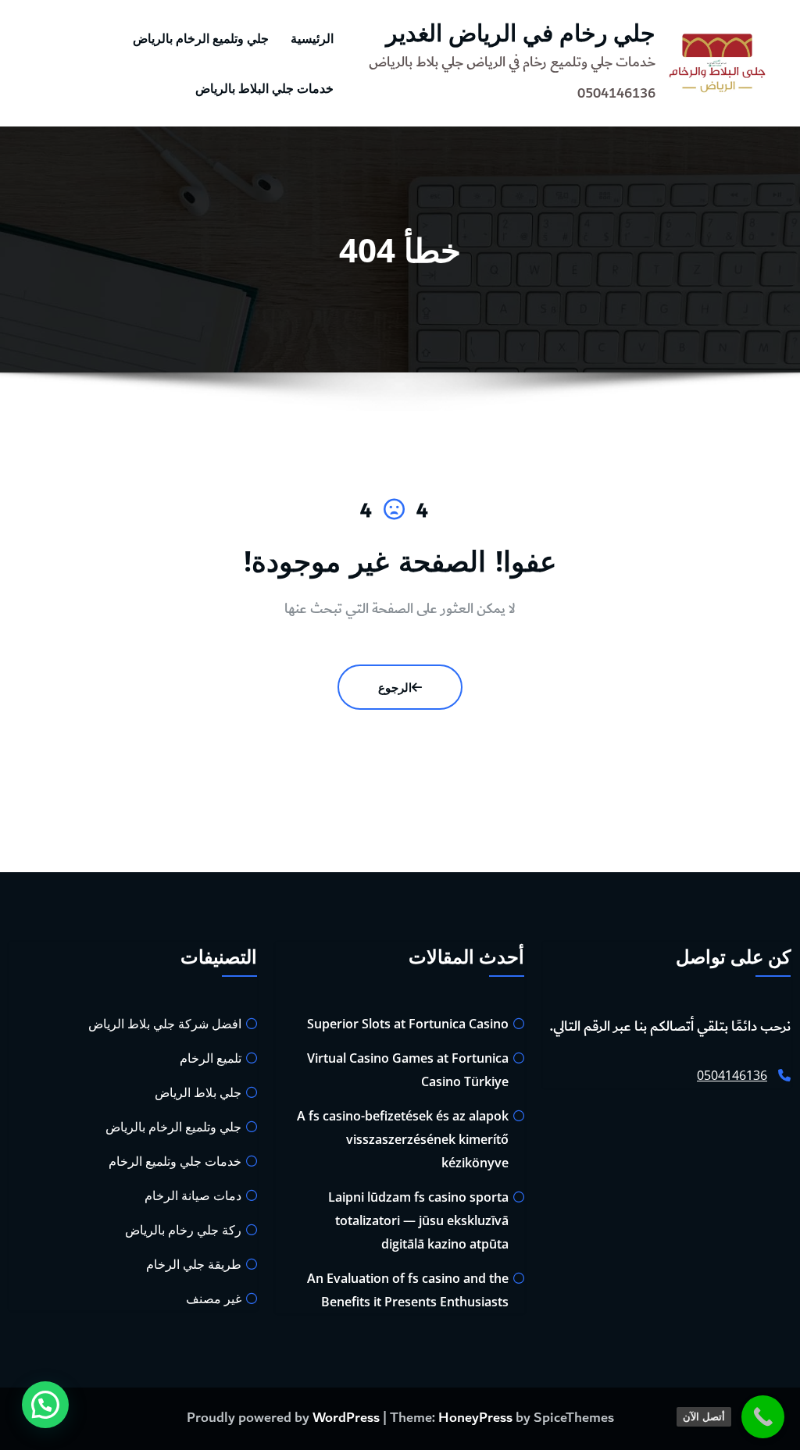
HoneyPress (475, 1417)
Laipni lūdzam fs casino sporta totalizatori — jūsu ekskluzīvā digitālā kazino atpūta (418, 1220)
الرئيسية (312, 38)
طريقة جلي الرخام (193, 1264)
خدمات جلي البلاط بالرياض (264, 88)
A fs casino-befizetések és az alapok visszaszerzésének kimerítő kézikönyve (403, 1139)
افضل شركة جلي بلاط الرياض (164, 1023)
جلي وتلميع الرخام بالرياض (201, 38)
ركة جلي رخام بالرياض (183, 1229)
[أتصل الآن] (762, 1416)
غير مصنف (213, 1298)
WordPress (346, 1417)
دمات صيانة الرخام (193, 1195)
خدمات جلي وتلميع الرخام (175, 1161)
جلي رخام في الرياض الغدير (520, 32)
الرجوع (395, 687)
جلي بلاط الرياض (198, 1092)
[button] (45, 1404)
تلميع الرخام (210, 1058)
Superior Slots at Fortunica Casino (408, 1023)
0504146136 (732, 1075)
